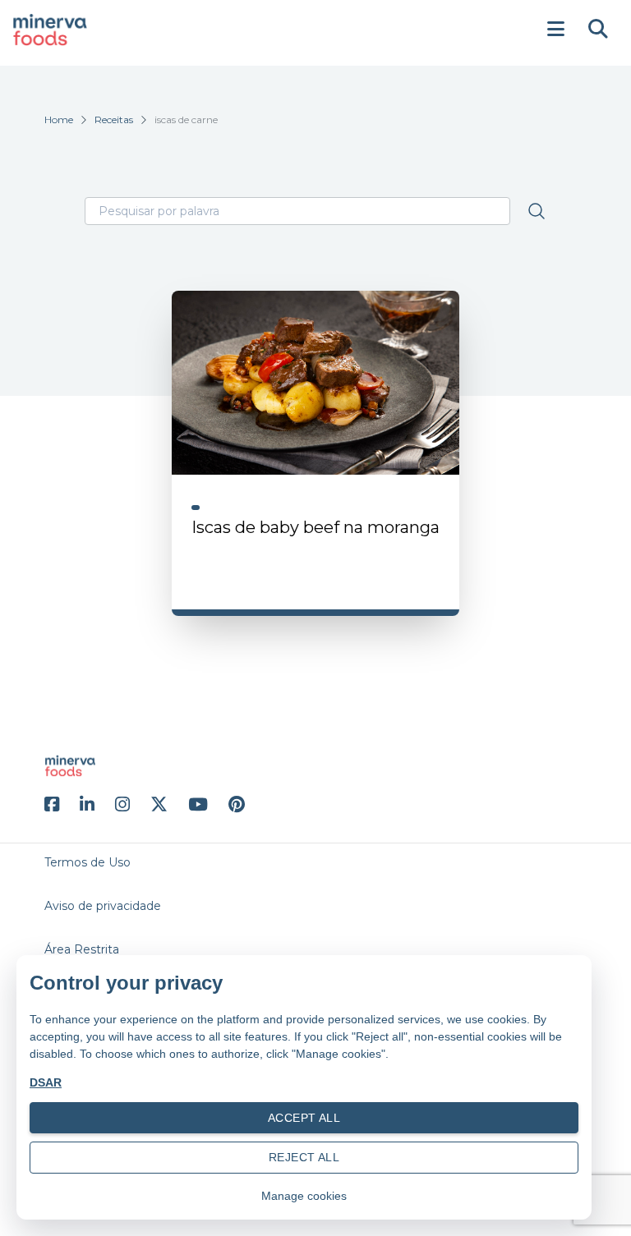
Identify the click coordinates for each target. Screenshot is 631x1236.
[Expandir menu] (555, 29)
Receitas (113, 119)
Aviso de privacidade (102, 905)
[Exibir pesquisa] (598, 29)
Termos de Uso (87, 862)
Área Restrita (81, 949)
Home (58, 119)
